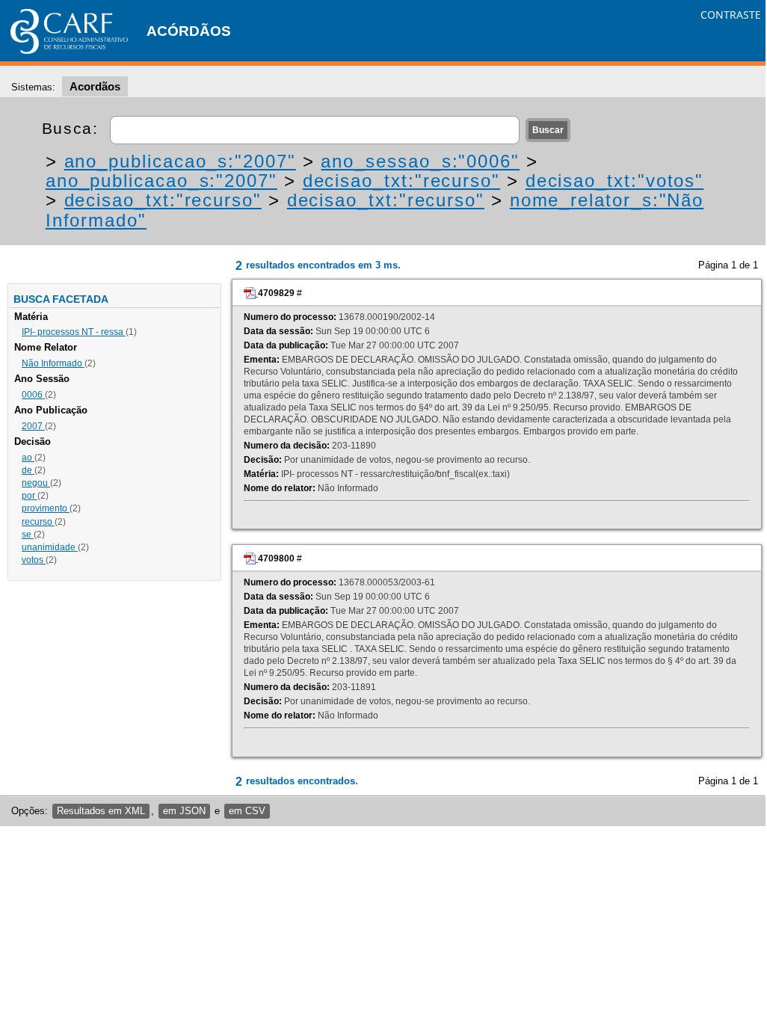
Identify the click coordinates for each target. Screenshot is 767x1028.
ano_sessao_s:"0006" (420, 161)
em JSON (184, 810)
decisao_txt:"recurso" (401, 180)
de (28, 470)
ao (28, 457)
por (29, 495)
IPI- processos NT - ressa (74, 332)
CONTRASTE (730, 14)
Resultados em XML (101, 810)
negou (36, 483)
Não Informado (53, 363)
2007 (33, 426)
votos (34, 560)
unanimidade (50, 547)
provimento (46, 508)
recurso (38, 522)
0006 (33, 395)
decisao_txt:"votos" (614, 180)
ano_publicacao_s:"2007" (180, 161)
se (28, 534)
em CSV (247, 810)
